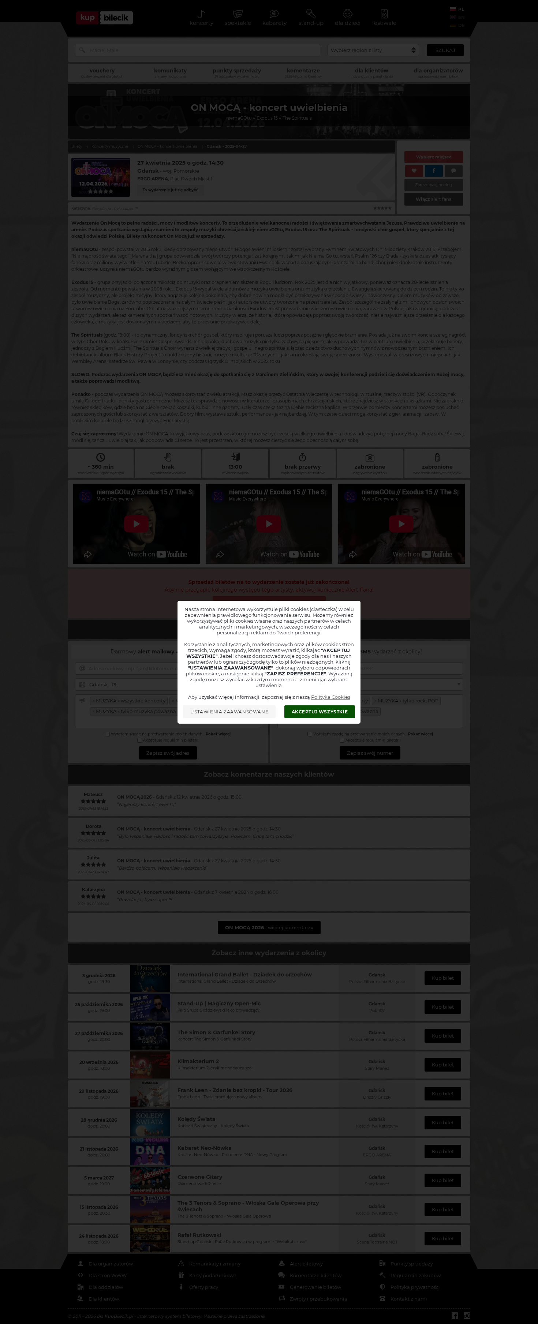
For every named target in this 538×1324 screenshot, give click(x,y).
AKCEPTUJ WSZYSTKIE (320, 711)
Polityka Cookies (330, 697)
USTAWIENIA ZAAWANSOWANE (229, 711)
